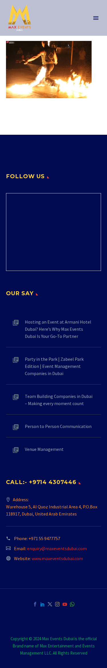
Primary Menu (96, 18)
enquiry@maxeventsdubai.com (57, 548)
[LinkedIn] (42, 604)
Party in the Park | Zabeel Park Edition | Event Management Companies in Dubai (54, 366)
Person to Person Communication (58, 426)
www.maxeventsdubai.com (57, 558)
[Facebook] (35, 604)
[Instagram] (57, 604)
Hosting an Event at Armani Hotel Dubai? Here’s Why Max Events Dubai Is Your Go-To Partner (58, 329)
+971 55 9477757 (44, 538)
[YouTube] (64, 604)
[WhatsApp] (72, 604)
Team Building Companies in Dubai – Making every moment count (58, 399)
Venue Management (44, 449)
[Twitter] (50, 604)
